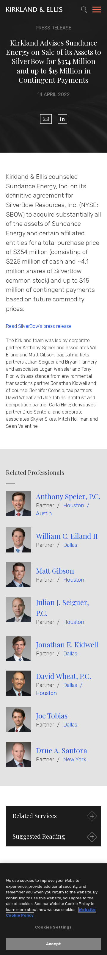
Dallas (70, 545)
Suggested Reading (38, 836)
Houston (73, 505)
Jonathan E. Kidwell (67, 644)
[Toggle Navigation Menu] (96, 10)
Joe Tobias (51, 715)
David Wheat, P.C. (63, 676)
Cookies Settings (53, 927)
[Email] (46, 119)
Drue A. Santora (61, 750)
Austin (44, 513)
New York (74, 759)
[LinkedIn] (62, 119)
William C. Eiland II (67, 536)
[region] (53, 909)
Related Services (34, 816)
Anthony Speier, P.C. (68, 496)
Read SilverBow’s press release (39, 326)
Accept (53, 944)
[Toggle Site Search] (84, 9)
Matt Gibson (55, 570)
